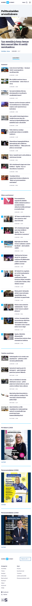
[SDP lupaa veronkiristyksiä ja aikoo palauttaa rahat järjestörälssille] (8, 219)
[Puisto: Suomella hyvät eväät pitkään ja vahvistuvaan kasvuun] (4, 157)
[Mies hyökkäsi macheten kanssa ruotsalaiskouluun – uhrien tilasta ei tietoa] (4, 83)
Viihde (2, 588)
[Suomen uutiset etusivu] (7, 2)
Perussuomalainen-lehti (23, 578)
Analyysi (3, 573)
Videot (2, 583)
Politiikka (3, 51)
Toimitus (19, 573)
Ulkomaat (3, 576)
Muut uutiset (4, 578)
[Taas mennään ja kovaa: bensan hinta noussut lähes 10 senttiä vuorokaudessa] (16, 28)
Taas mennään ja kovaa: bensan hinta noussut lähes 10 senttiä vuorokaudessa (15, 44)
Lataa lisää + (16, 58)
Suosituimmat (20, 571)
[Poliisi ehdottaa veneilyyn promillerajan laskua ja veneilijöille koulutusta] (4, 133)
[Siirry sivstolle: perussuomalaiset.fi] (8, 600)
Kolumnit (3, 585)
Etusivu (19, 568)
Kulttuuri (3, 580)
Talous (8, 51)
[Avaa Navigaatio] (30, 2)
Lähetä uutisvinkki (21, 576)
